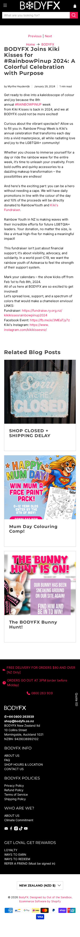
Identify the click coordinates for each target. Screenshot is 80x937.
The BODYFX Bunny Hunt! (33, 625)
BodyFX (23, 897)
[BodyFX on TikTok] (21, 829)
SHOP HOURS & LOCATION (23, 764)
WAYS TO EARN (15, 854)
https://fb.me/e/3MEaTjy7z (50, 320)
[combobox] (36, 15)
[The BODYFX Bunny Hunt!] (40, 583)
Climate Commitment (18, 820)
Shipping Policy (15, 799)
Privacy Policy (14, 785)
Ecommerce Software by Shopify (40, 901)
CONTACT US (14, 769)
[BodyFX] (40, 6)
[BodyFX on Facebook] (11, 829)
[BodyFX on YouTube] (26, 829)
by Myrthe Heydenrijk (17, 86)
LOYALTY (10, 850)
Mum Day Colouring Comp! (33, 529)
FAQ (7, 760)
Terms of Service (16, 794)
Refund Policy (13, 790)
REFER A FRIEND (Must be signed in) (29, 863)
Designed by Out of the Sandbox (51, 897)
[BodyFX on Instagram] (16, 829)
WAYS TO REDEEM (17, 859)
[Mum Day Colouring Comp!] (40, 487)
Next (48, 36)
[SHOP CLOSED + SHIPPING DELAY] (40, 392)
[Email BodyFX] (6, 829)
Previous (35, 36)
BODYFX (47, 44)
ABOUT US (11, 755)
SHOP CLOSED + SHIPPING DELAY (30, 433)
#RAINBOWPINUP (28, 104)
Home (30, 44)
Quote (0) (77, 699)
